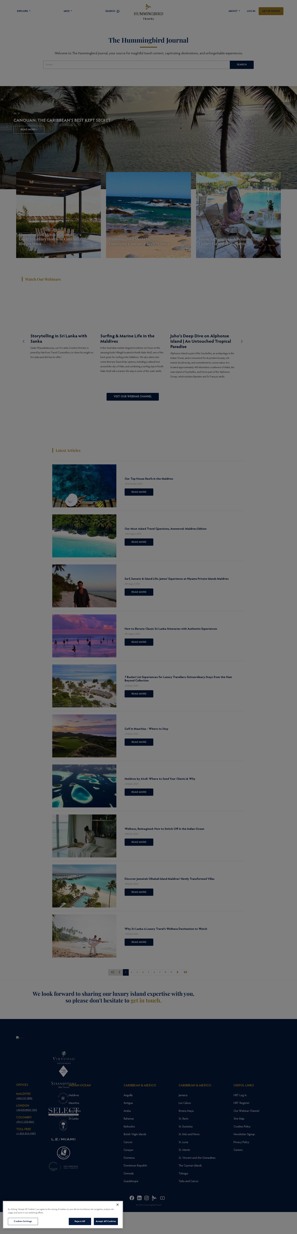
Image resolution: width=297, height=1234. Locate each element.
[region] (63, 1215)
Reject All (80, 1221)
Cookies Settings (23, 1221)
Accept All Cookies (106, 1221)
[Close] (117, 1204)
